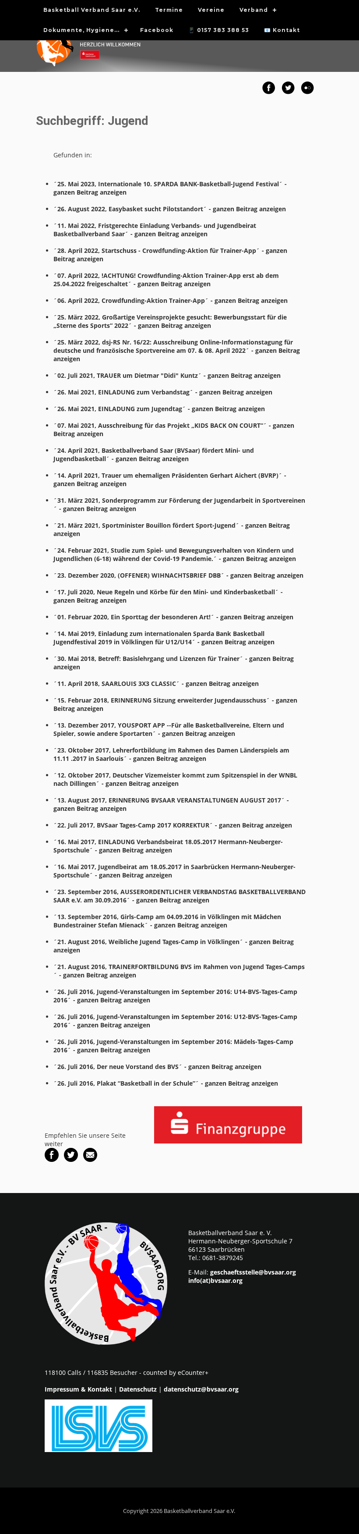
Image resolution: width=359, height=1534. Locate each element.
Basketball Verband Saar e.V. (91, 10)
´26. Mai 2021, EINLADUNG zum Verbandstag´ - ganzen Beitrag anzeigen (162, 392)
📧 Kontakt (282, 30)
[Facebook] (52, 1159)
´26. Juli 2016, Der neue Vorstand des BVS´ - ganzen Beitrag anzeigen (157, 1066)
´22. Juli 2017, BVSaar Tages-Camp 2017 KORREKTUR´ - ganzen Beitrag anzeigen (172, 825)
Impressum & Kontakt (78, 1389)
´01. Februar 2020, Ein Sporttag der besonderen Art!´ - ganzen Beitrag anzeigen (173, 617)
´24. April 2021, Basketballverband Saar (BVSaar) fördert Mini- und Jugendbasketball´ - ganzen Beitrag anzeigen (153, 454)
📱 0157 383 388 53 (218, 30)
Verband (253, 10)
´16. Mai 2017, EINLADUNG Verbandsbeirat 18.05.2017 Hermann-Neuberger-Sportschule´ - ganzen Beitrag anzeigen (168, 846)
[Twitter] (71, 1159)
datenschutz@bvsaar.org (201, 1389)
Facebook (156, 30)
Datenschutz (138, 1389)
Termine (169, 10)
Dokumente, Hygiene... (81, 30)
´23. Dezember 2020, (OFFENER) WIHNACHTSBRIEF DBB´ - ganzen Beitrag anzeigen (178, 575)
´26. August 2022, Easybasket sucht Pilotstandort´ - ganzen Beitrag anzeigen (169, 209)
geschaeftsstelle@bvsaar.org (253, 1272)
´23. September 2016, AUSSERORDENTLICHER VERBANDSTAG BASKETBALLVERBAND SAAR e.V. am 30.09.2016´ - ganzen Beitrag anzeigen (179, 896)
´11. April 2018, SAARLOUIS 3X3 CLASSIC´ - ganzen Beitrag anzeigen (156, 683)
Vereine (211, 10)
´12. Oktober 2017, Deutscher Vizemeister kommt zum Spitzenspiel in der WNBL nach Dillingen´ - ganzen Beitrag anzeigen (175, 779)
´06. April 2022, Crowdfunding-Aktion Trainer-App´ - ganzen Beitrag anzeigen (170, 300)
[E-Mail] (90, 1159)
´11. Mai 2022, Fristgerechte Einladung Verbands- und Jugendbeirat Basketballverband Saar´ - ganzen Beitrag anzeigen (154, 229)
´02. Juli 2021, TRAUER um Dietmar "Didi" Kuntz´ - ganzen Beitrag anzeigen (167, 375)
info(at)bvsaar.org (215, 1280)
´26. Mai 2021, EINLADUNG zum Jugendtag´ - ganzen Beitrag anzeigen (159, 409)
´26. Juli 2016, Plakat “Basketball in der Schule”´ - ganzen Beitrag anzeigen (165, 1083)
